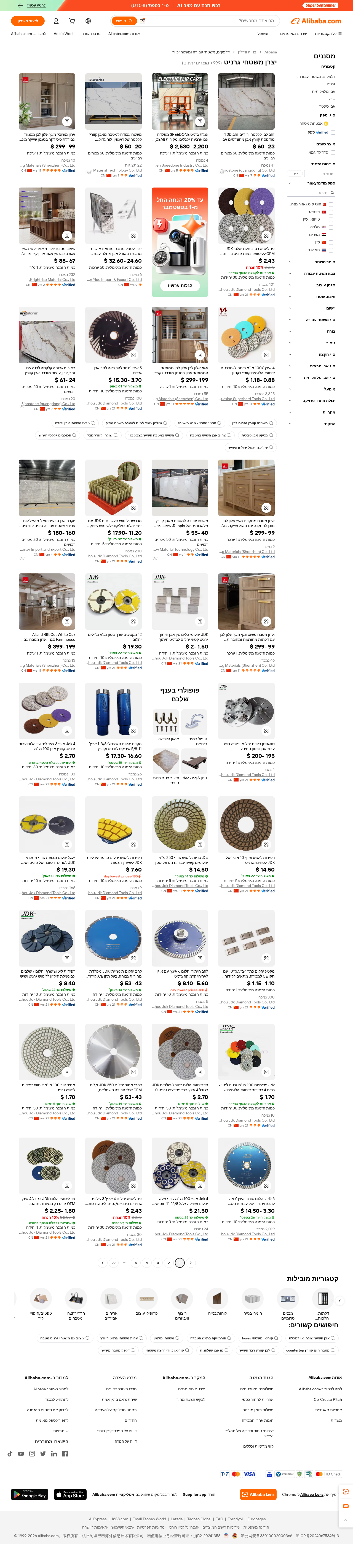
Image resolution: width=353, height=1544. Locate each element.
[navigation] (311, 658)
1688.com (119, 1519)
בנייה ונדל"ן (247, 52)
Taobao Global (199, 1519)
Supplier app (195, 1494)
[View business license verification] (226, 1535)
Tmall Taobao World (149, 1519)
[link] (346, 1492)
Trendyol (235, 1519)
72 (114, 1263)
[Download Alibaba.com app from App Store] (70, 1494)
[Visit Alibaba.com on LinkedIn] (54, 1453)
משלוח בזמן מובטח (258, 1410)
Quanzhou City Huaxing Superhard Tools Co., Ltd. (246, 399)
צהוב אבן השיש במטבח (208, 435)
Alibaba (270, 52)
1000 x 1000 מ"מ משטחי (197, 423)
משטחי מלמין (164, 1338)
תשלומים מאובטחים (257, 1389)
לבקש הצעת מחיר (190, 1399)
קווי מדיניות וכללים (258, 1446)
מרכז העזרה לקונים (121, 1389)
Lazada (177, 1519)
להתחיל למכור (56, 1399)
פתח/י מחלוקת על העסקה (116, 1410)
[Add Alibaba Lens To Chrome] (258, 1494)
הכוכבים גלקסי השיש (55, 435)
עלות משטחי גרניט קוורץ (119, 1338)
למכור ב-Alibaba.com (50, 1389)
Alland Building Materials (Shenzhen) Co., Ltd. (47, 165)
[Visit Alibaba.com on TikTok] (10, 1453)
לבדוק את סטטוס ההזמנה (47, 1410)
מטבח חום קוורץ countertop (308, 1350)
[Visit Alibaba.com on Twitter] (43, 1453)
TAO (219, 1519)
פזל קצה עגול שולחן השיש (248, 447)
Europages (256, 1519)
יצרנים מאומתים (191, 1389)
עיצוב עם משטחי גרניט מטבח (62, 1338)
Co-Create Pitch (328, 1399)
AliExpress (98, 1519)
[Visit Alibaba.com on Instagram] (32, 1453)
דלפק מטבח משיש (115, 1350)
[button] (142, 21)
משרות (336, 1420)
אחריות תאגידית (328, 1410)
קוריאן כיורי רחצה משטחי (165, 1350)
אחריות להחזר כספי (258, 1399)
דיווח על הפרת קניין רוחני (117, 1431)
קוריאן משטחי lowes (257, 1338)
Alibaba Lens (311, 1494)
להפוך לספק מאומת (52, 1420)
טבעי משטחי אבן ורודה (72, 423)
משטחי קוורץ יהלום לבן (250, 423)
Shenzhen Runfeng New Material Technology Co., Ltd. (113, 170)
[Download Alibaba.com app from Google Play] (29, 1494)
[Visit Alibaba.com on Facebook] (65, 1453)
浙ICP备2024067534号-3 (317, 1536)
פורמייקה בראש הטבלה (208, 1338)
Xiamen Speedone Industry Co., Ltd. (180, 165)
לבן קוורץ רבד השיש (254, 1350)
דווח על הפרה (126, 1441)
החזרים (131, 1420)
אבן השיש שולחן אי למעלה (309, 1338)
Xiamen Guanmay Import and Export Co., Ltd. (47, 549)
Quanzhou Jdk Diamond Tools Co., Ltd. (246, 289)
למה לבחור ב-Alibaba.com (320, 1389)
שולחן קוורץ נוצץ (100, 435)
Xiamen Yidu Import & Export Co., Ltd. (113, 279)
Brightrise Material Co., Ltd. (52, 279)
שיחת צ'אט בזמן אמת (119, 1399)
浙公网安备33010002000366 (266, 1536)
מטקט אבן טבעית (255, 435)
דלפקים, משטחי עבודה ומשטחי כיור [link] (201, 52)
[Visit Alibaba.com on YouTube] (21, 1453)
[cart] (71, 22)
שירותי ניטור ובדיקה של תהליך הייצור (249, 1433)
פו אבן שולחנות (211, 1350)
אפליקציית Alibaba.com (113, 1494)
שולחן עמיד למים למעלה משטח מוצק (134, 423)
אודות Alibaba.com (325, 1377)
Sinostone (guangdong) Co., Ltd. (247, 170)
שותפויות (60, 1431)
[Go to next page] (103, 1263)
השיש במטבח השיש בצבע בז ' (151, 435)
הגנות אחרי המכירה (258, 1420)
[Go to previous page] (191, 1263)
